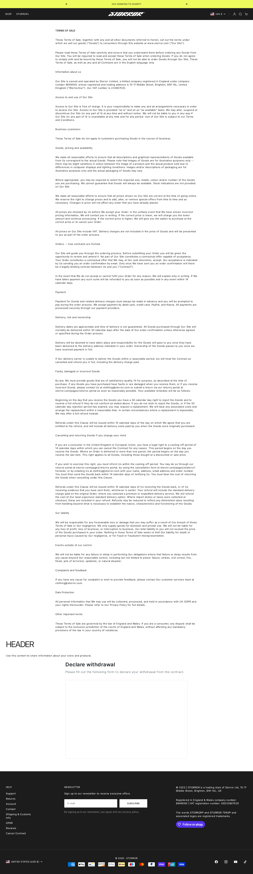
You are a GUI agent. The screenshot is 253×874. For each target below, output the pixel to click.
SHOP (8, 14)
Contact (11, 809)
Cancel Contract (16, 833)
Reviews (11, 828)
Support (11, 793)
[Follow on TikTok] (245, 862)
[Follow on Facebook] (216, 862)
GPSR (9, 822)
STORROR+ (22, 14)
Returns (11, 798)
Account (11, 803)
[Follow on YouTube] (235, 862)
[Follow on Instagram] (226, 862)
